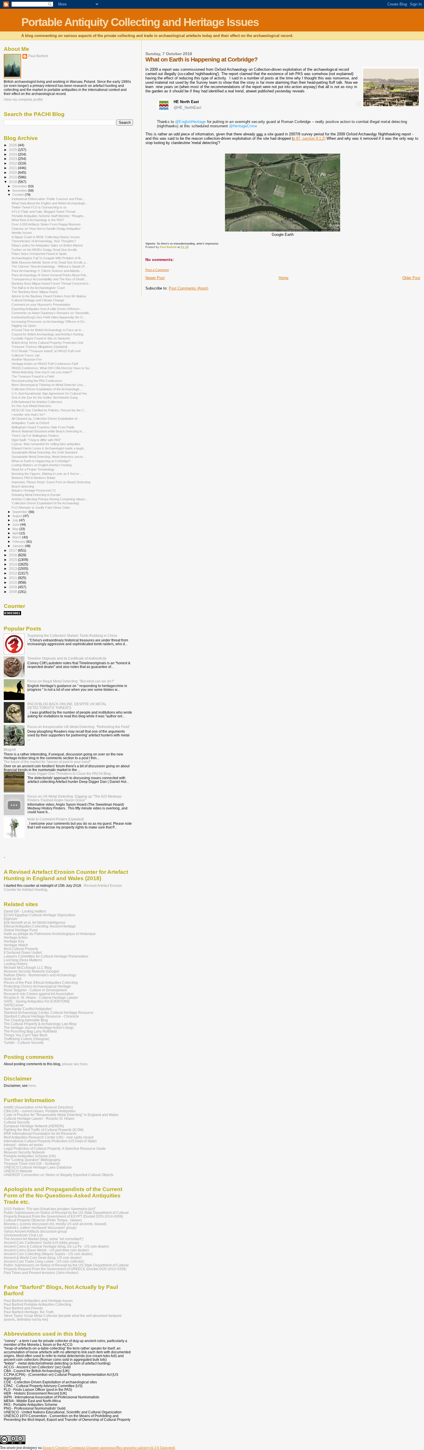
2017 (13, 550)
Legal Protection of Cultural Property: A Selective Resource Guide (55, 1148)
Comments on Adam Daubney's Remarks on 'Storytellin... (51, 313)
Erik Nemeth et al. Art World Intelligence (34, 922)
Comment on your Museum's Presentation (41, 304)
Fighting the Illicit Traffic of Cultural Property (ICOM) (44, 1130)
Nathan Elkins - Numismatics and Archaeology (40, 975)
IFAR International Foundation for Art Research (40, 1133)
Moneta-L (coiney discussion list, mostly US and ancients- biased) (55, 1224)
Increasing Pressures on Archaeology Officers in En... (49, 321)
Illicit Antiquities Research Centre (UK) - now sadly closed (48, 1137)
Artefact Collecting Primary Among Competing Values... (50, 499)
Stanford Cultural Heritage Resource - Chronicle (41, 1016)
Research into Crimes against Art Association (39, 994)
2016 (13, 555)
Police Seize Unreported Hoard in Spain (39, 253)
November (20, 190)
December (20, 186)
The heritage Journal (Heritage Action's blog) (39, 1027)
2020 (13, 172)
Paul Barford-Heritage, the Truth (29, 1312)
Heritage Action (16, 937)
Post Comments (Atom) (188, 288)
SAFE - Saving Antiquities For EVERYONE (37, 1001)
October (18, 194)
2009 (13, 587)
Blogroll (10, 749)
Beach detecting (23, 486)
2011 (13, 578)
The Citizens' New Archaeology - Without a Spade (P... (49, 266)
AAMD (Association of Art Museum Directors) (38, 1107)
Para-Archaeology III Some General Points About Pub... (50, 275)
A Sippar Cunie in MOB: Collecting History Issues (46, 237)
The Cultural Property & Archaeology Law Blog (40, 1024)
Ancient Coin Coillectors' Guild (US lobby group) (41, 1242)
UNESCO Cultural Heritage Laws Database (38, 1167)
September (20, 512)
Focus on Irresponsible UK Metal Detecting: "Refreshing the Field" (78, 727)
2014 (13, 564)
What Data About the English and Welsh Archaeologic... (50, 203)
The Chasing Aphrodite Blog (26, 1020)
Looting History (15, 964)
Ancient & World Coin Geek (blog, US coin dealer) (43, 1257)
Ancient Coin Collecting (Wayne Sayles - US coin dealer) (48, 1254)
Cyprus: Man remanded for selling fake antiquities (46, 444)
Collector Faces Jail (25, 355)
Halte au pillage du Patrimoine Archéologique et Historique (50, 934)
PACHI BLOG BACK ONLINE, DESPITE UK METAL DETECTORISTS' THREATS (67, 706)
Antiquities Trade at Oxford (30, 423)
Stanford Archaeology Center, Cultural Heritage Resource (48, 1012)
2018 (13, 182)
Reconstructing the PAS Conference (37, 380)
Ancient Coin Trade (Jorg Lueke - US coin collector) (44, 1261)
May (15, 529)
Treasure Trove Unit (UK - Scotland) (32, 1163)
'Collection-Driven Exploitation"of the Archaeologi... (46, 503)
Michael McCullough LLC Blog (28, 967)
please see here (74, 1064)
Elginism (10, 919)
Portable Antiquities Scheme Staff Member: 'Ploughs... (49, 216)
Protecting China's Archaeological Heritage (37, 986)
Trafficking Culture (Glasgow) (26, 1039)
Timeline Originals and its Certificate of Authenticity (66, 658)
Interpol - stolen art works (23, 1145)
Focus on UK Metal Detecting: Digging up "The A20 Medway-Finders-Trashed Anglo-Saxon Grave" (74, 798)
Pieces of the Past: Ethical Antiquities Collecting (41, 982)
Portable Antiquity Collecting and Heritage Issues (140, 22)
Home (283, 278)
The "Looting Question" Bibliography (32, 1160)
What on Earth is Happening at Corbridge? (41, 461)
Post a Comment (157, 270)
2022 (13, 163)
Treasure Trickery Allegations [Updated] (39, 346)
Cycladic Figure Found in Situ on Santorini (41, 338)
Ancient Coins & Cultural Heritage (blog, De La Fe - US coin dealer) (56, 1246)
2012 (13, 573)
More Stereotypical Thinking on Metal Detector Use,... (49, 385)
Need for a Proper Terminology (33, 469)
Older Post (411, 278)
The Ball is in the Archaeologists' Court (38, 288)
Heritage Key (14, 941)
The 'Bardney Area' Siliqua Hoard (34, 292)
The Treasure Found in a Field (33, 376)
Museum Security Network (24, 1152)
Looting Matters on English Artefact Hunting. (42, 465)
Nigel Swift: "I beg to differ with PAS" (36, 440)
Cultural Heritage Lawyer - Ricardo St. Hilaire (39, 1118)
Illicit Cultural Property (21, 949)
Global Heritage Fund (20, 930)
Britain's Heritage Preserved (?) (34, 490)
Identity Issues (22, 232)
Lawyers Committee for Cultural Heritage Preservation (46, 956)
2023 (13, 159)
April (15, 533)
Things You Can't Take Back (25, 1035)
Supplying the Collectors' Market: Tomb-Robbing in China (72, 635)
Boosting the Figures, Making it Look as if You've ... (47, 473)
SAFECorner (14, 1005)
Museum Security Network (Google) (31, 971)
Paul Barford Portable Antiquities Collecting (37, 1304)
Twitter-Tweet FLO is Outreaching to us (39, 207)
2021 (13, 168)
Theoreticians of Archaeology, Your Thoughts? (44, 241)
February (19, 541)
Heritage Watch (16, 945)
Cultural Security (17, 1122)
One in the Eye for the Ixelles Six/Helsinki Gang (45, 397)
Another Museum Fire (27, 359)
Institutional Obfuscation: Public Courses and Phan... (48, 199)
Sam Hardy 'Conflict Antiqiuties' (28, 1009)
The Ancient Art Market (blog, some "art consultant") (43, 1239)
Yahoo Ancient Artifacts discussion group (35, 1231)
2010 (13, 582)
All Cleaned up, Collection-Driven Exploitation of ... (46, 418)
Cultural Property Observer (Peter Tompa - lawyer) (43, 1220)
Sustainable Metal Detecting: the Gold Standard (44, 452)
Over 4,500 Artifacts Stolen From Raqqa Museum (46, 224)
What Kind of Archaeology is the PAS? (38, 220)
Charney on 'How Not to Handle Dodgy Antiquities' (46, 228)
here (32, 1086)
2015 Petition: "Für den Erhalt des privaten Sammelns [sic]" (49, 1209)
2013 (13, 568)
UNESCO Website (18, 1171)
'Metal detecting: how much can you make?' (42, 372)
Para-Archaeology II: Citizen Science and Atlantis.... (47, 271)
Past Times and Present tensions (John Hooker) (41, 1272)
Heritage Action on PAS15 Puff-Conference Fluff (45, 363)
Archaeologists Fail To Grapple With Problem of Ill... (47, 258)
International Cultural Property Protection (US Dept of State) (50, 1141)
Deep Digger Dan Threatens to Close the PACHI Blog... (70, 773)
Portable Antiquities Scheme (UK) (30, 1156)
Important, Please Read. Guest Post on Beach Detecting (51, 482)
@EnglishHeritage (190, 122)
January (18, 546)
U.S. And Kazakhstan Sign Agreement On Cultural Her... (50, 393)
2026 (13, 145)
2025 (13, 150)
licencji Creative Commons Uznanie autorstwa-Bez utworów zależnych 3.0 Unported (109, 1447)
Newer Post (155, 278)
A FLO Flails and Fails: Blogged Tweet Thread (43, 211)
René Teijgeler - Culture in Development (35, 990)
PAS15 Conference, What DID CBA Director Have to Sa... (51, 368)
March (17, 537)
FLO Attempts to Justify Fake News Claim (41, 507)
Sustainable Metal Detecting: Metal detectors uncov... (48, 456)
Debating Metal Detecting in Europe (36, 495)
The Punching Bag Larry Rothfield (30, 1031)
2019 (13, 177)
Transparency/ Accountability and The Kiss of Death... (49, 279)
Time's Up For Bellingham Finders (35, 435)
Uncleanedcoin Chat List (23, 1235)
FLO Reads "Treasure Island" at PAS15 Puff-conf (46, 351)
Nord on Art (12, 979)
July (15, 520)
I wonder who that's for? (28, 414)
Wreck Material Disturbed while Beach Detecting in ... (48, 431)
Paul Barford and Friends (23, 1308)
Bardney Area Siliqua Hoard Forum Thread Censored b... (51, 283)
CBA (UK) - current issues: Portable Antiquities (40, 1111)
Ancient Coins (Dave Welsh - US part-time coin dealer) (46, 1250)
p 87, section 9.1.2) (309, 138)
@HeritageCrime (243, 126)
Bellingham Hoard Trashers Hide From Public (43, 427)
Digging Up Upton (24, 325)
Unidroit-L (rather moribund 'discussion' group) (40, 1227)
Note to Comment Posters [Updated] (55, 819)
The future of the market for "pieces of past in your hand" (47, 762)
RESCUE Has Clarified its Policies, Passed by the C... (49, 410)
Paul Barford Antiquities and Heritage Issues (38, 1300)
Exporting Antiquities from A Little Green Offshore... (47, 309)
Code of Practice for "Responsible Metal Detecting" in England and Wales (61, 1115)
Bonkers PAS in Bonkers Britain (33, 477)
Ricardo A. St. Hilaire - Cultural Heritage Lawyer (41, 997)
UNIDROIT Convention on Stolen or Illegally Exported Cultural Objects (58, 1175)
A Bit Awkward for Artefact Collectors (37, 402)
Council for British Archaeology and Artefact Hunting (47, 334)
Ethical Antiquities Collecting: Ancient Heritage (40, 926)
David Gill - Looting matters (25, 911)
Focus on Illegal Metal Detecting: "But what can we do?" (70, 681)
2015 (13, 559)
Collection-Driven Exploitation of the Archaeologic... (47, 389)
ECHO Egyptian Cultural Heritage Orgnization (39, 915)
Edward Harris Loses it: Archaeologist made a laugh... (49, 448)
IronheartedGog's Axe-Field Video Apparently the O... (48, 317)
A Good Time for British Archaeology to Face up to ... (48, 330)
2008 (13, 592)
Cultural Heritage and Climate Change (38, 300)
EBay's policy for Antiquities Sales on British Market (47, 245)
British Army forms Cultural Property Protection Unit (47, 342)
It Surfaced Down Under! (23, 952)
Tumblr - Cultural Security (24, 1042)
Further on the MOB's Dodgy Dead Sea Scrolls (44, 249)
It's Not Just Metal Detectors (31, 406)
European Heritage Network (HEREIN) (34, 1126)
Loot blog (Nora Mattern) (23, 960)
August (17, 516)
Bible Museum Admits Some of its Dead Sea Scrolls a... (50, 262)
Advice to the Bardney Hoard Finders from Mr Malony (49, 296)
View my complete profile (23, 100)
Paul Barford (38, 56)
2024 (13, 154)
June (16, 524)
